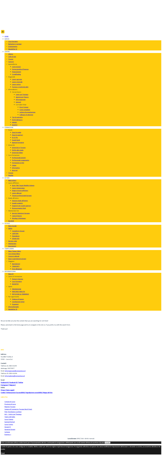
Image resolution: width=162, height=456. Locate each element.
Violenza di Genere (18, 299)
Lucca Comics (8, 424)
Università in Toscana (19, 147)
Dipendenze (15, 236)
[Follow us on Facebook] (4, 17)
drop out (15, 170)
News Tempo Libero (14, 251)
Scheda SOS (15, 238)
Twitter (20, 382)
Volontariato (12, 243)
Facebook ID (13, 382)
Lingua (14, 165)
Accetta (107, 442)
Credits (3, 392)
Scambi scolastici (17, 203)
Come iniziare (16, 67)
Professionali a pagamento (20, 160)
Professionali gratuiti (19, 158)
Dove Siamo (8, 5)
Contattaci (7, 10)
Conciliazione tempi (18, 302)
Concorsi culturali (13, 256)
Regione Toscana (9, 407)
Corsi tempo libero (14, 254)
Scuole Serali (16, 140)
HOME (6, 36)
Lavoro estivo (16, 84)
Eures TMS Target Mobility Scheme (23, 185)
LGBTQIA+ (15, 233)
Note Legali (10, 390)
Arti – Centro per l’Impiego (13, 414)
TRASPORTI (15, 266)
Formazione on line (18, 163)
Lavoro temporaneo (18, 188)
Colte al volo (12, 56)
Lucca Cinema (8, 419)
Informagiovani (21, 99)
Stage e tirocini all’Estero (20, 190)
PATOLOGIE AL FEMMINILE (20, 294)
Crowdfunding (16, 74)
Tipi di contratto (17, 117)
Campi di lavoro (17, 216)
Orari (6, 8)
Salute (10, 228)
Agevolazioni (16, 264)
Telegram (12, 385)
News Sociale (12, 226)
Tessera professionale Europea (22, 195)
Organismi (15, 304)
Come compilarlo (25, 110)
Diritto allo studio (17, 150)
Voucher (10, 175)
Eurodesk (11, 221)
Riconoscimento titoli (19, 208)
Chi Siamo (7, 2)
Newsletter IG (12, 49)
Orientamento (12, 46)
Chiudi (3, 453)
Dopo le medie (16, 132)
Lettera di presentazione (27, 112)
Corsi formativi (17, 281)
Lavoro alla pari (17, 193)
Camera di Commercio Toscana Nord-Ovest (18, 409)
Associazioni (12, 246)
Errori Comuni (24, 107)
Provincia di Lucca (10, 404)
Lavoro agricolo (17, 79)
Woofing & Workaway (19, 218)
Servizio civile (12, 241)
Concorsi (11, 62)
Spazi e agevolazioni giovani (17, 259)
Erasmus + (7, 434)
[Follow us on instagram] (5, 22)
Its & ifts (15, 137)
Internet (18, 102)
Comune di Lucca (9, 402)
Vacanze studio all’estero (20, 201)
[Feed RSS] (5, 14)
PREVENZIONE (16, 289)
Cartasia (7, 432)
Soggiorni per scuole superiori (21, 206)
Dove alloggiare (17, 269)
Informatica (16, 168)
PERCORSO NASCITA (18, 291)
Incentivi (14, 125)
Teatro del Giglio (9, 417)
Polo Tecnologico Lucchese (12, 412)
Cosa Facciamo (13, 41)
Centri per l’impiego (22, 94)
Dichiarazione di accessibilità (15, 392)
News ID (11, 274)
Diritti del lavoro (17, 120)
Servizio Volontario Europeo (21, 213)
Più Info (101, 442)
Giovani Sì (7, 427)
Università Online (17, 153)
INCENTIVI (15, 284)
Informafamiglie (13, 307)
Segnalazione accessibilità (34, 392)
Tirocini (10, 59)
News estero (12, 180)
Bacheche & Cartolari (15, 44)
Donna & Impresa (17, 279)
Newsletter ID (12, 309)
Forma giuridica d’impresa (20, 69)
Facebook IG (4, 382)
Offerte (10, 54)
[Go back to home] (6, 26)
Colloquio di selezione (26, 115)
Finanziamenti (16, 72)
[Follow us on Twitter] (5, 19)
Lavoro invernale (17, 82)
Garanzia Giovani (9, 429)
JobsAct (14, 122)
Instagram (4, 385)
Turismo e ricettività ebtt (20, 87)
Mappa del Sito (47, 392)
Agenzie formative (18, 142)
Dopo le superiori (17, 135)
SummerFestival (9, 422)
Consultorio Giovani (18, 231)
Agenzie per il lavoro (22, 97)
